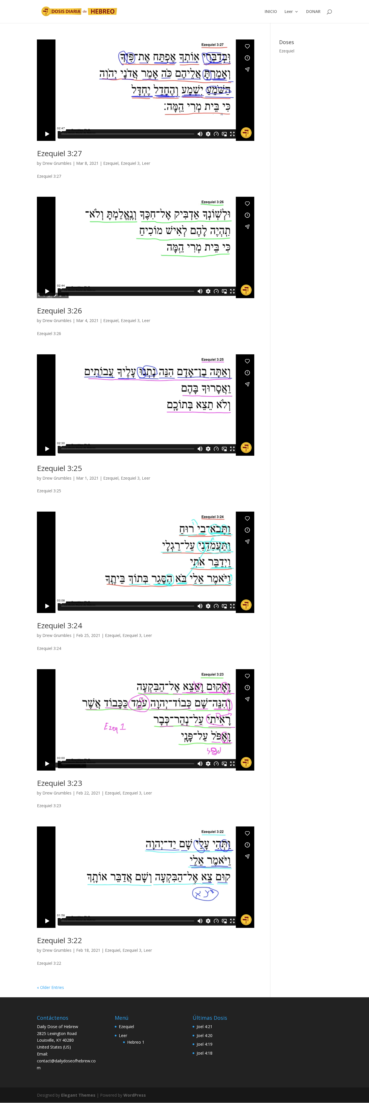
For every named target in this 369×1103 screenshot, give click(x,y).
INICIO (271, 12)
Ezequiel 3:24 (59, 625)
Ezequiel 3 (130, 163)
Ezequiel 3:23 (59, 783)
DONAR (313, 12)
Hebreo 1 (135, 1042)
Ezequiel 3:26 (59, 310)
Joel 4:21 (204, 1026)
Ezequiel (110, 163)
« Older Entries (50, 987)
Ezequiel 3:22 (59, 940)
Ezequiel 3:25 (59, 468)
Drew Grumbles (56, 163)
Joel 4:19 (204, 1044)
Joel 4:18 (204, 1053)
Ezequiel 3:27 (59, 153)
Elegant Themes (78, 1095)
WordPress (134, 1095)
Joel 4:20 (204, 1035)
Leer (289, 12)
